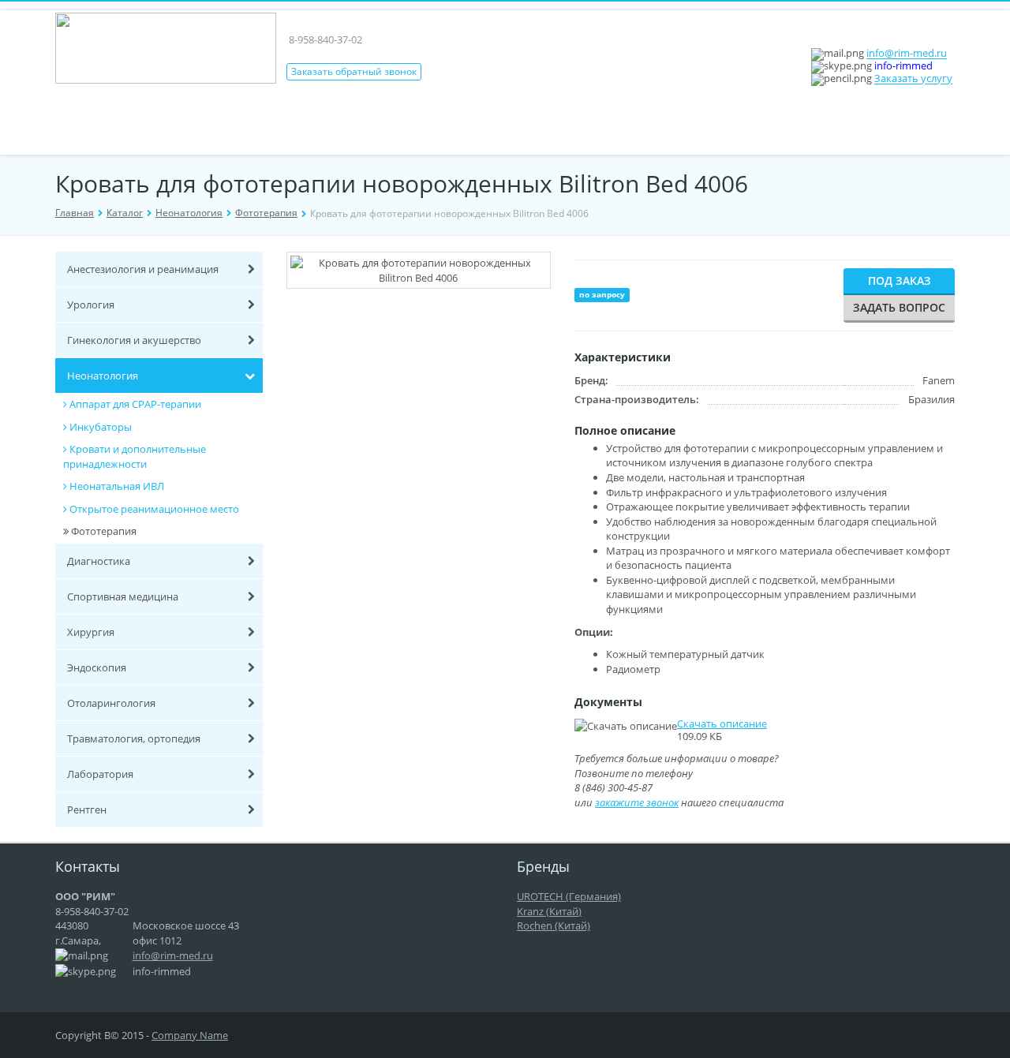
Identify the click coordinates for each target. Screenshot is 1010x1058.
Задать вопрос (899, 307)
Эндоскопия (96, 667)
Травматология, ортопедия (133, 738)
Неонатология (189, 212)
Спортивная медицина (122, 596)
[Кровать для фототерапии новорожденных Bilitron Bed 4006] (438, 309)
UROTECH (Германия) (569, 896)
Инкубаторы (100, 427)
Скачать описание (722, 724)
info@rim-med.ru (906, 54)
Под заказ (899, 280)
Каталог (125, 212)
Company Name (190, 1035)
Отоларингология (111, 703)
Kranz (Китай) (549, 911)
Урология (90, 304)
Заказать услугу (913, 79)
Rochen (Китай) (553, 925)
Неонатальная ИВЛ (116, 486)
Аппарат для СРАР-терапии (135, 404)
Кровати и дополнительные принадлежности (134, 456)
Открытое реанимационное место (154, 509)
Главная (74, 212)
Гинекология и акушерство (134, 340)
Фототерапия (266, 212)
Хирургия (90, 632)
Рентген (87, 809)
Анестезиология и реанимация (143, 269)
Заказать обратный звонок (354, 71)
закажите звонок (637, 802)
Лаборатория (100, 774)
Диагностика (98, 561)
